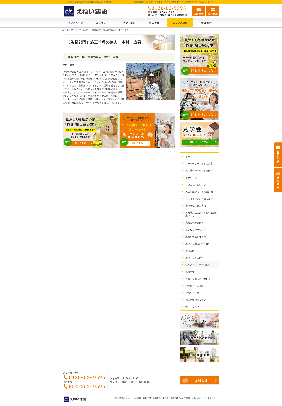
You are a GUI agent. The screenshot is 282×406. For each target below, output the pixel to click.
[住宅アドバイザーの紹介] (180, 22)
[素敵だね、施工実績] (154, 22)
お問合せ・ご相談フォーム (199, 380)
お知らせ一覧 (192, 292)
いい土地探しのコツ (195, 184)
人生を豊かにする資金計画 (199, 191)
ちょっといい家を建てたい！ (200, 198)
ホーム (188, 156)
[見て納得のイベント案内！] (128, 22)
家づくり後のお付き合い (198, 243)
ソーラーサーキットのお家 (199, 163)
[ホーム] (76, 22)
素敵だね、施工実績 (195, 205)
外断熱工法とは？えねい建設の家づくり (201, 214)
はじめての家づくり (195, 229)
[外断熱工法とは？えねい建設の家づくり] (102, 22)
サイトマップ (192, 306)
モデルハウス (192, 177)
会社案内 (190, 250)
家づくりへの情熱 (194, 257)
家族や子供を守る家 (195, 236)
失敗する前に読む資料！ (198, 278)
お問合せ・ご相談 (194, 285)
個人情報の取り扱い (195, 299)
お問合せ (198, 11)
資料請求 (212, 11)
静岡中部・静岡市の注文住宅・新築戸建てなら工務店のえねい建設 (172, 398)
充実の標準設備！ (194, 222)
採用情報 (190, 271)
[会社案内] (206, 22)
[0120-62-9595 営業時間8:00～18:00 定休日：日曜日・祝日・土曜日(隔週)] (168, 11)
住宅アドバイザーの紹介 (198, 264)
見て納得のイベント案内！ (199, 170)
